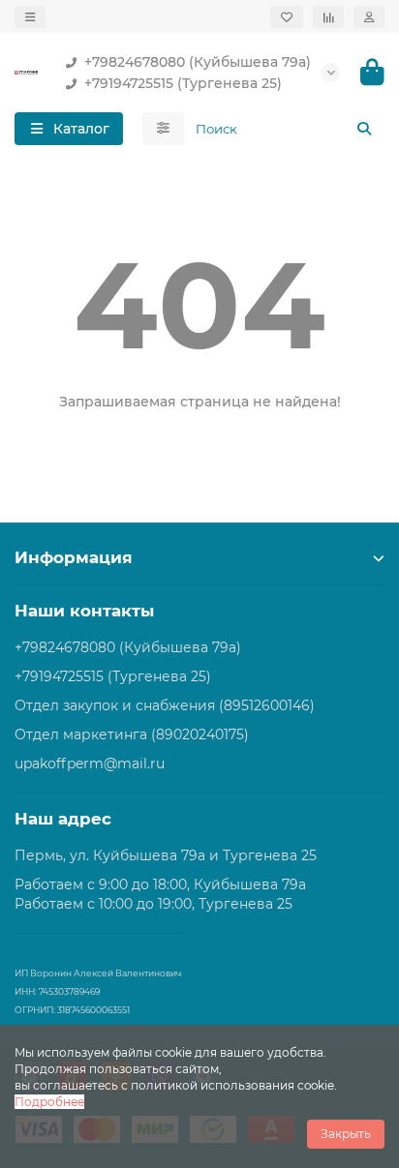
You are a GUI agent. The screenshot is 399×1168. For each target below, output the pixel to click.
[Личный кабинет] (368, 17)
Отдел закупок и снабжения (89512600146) (165, 705)
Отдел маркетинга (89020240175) (132, 734)
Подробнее (49, 1101)
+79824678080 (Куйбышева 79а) (197, 62)
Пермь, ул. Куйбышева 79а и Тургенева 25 (166, 855)
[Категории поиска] (163, 128)
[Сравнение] (328, 17)
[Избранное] (286, 17)
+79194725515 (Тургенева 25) (183, 83)
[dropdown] (30, 17)
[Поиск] (364, 128)
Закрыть (346, 1133)
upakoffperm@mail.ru (90, 763)
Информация (74, 557)
